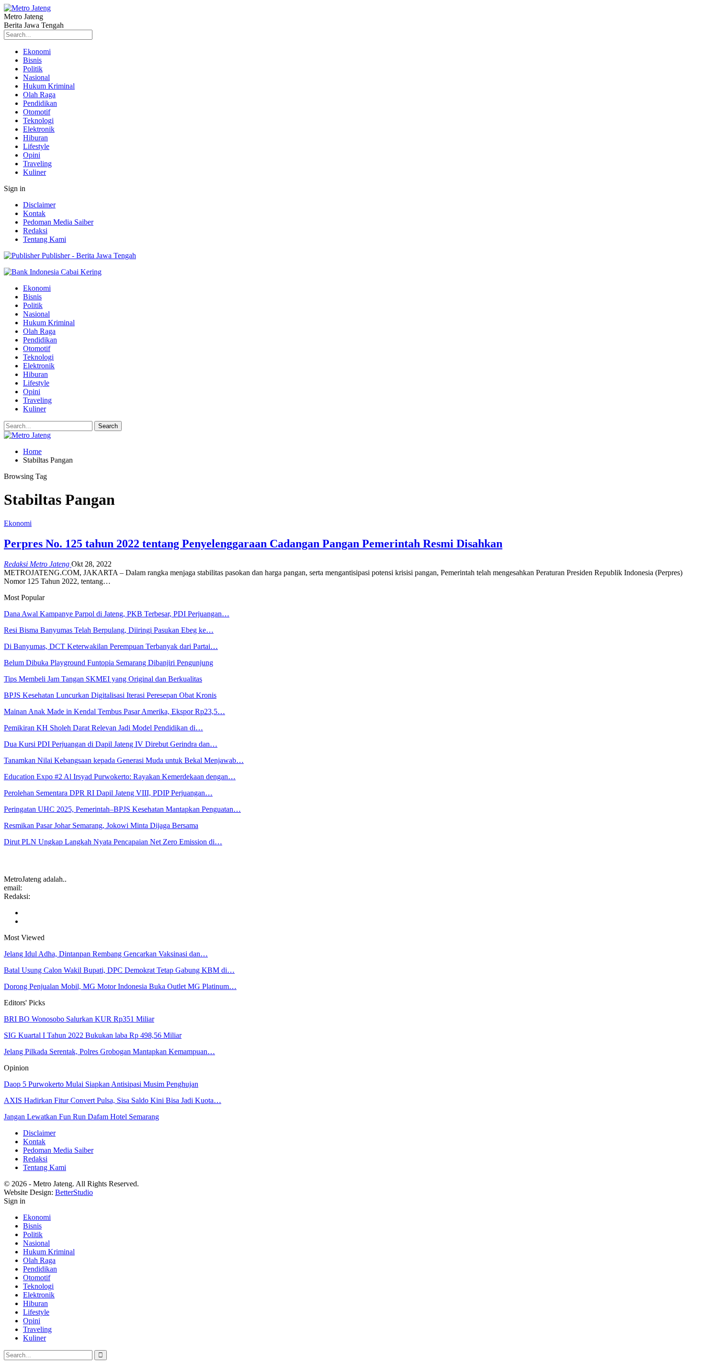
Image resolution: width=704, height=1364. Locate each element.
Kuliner (34, 172)
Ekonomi (37, 51)
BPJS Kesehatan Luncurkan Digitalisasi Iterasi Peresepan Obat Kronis (110, 695)
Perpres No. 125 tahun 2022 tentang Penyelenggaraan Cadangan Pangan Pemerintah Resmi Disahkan (253, 543)
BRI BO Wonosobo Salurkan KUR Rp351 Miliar (79, 1019)
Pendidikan (40, 103)
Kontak (34, 213)
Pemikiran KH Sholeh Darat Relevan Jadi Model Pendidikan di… (103, 728)
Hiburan (35, 138)
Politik (33, 69)
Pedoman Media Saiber (58, 222)
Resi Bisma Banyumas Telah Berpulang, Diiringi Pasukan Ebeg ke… (109, 630)
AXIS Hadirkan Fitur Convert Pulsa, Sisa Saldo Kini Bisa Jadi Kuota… (112, 1100)
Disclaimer (39, 205)
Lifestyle (36, 146)
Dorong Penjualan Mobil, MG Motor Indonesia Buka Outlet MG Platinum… (120, 986)
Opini (31, 155)
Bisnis (32, 60)
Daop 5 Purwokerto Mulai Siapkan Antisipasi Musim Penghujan (101, 1084)
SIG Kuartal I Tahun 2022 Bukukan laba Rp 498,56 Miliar (93, 1035)
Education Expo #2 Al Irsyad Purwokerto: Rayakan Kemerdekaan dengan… (120, 777)
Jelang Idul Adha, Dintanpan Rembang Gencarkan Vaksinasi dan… (106, 954)
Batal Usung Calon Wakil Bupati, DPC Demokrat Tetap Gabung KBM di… (119, 970)
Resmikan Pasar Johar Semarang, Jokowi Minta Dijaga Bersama (101, 825)
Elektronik (39, 129)
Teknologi (38, 120)
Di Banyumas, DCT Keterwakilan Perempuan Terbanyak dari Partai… (111, 646)
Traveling (37, 163)
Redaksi (35, 231)
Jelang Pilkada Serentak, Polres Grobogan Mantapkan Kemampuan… (109, 1051)
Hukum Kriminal (49, 86)
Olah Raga (39, 95)
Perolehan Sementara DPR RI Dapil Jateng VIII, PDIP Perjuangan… (108, 793)
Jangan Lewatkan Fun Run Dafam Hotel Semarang (81, 1117)
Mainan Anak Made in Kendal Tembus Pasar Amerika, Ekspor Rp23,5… (114, 711)
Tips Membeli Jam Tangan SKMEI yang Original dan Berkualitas (103, 679)
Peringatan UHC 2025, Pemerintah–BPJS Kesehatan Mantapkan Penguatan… (122, 809)
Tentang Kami (44, 239)
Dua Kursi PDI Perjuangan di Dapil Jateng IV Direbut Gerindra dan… (110, 744)
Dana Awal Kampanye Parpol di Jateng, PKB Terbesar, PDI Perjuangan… (116, 614)
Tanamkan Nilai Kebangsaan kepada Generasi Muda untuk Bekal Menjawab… (124, 760)
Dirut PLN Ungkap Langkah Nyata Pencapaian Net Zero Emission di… (113, 842)
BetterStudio (74, 1192)
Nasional (36, 77)
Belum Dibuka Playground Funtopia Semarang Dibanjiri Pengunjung (108, 663)
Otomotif (36, 112)
